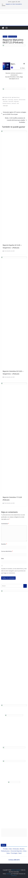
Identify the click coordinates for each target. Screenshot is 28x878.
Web (2, 558)
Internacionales (22, 99)
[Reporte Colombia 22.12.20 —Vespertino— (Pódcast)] (14, 257)
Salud (19, 853)
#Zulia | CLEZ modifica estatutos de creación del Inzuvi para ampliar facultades (15, 120)
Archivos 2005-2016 (14, 860)
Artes (24, 851)
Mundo (22, 849)
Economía (13, 851)
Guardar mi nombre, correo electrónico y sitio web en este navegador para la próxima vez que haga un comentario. (14, 571)
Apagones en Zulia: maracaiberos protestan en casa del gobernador (14, 4)
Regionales (16, 101)
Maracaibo (5, 101)
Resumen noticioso (7, 103)
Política (3, 851)
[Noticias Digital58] (3, 28)
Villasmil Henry (16, 97)
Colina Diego (10, 99)
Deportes (16, 99)
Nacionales (11, 101)
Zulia (18, 103)
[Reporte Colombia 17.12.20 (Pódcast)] (14, 383)
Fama (8, 853)
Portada (5, 849)
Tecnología (14, 853)
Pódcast (5, 36)
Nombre (4, 544)
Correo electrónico (7, 551)
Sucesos (7, 851)
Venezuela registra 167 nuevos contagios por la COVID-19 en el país (14, 113)
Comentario (5, 523)
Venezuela (14, 103)
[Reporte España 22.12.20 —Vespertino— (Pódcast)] (14, 131)
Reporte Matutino (12, 36)
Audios (5, 99)
